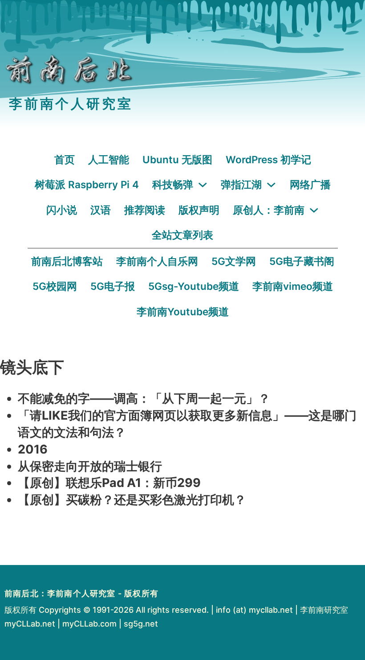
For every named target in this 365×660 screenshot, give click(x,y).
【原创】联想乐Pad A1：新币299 (109, 482)
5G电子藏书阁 (301, 261)
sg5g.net (141, 623)
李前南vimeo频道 (292, 286)
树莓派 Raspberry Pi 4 (87, 184)
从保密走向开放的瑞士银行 (90, 466)
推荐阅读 (144, 210)
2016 (33, 449)
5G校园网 (54, 286)
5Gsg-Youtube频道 (193, 286)
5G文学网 (233, 261)
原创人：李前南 (268, 210)
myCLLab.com (89, 623)
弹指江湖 (241, 184)
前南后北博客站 (67, 261)
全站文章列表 (182, 235)
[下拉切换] (203, 185)
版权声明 (198, 210)
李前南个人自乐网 (157, 261)
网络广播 (310, 184)
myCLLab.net (29, 623)
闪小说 (61, 210)
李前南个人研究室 (71, 103)
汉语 (100, 210)
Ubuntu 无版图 (177, 159)
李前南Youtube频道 (183, 311)
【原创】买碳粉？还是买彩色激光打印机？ (132, 499)
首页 (64, 159)
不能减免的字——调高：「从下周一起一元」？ (144, 398)
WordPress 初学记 (268, 159)
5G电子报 (112, 286)
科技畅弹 (172, 184)
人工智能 (108, 159)
